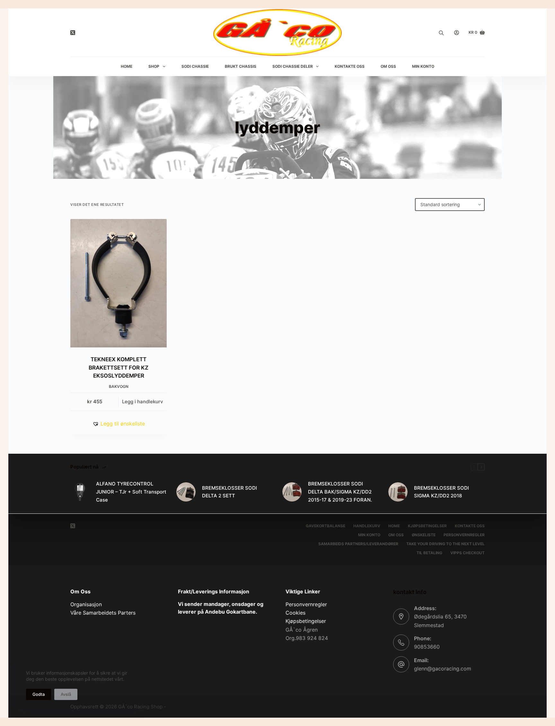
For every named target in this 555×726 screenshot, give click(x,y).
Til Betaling (429, 552)
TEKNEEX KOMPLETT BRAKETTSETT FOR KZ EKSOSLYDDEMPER (118, 367)
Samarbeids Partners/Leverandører (358, 543)
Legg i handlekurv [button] (142, 401)
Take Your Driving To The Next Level (445, 543)
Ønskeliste (424, 534)
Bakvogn (118, 386)
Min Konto (423, 66)
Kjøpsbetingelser (427, 525)
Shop (153, 66)
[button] (118, 423)
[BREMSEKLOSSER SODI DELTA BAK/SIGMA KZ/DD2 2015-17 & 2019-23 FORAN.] (292, 492)
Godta (38, 694)
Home (126, 66)
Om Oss (388, 66)
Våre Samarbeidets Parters (103, 612)
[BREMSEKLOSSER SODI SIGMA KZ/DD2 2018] (398, 492)
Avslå (66, 694)
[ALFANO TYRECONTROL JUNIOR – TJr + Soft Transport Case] (80, 492)
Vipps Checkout (467, 552)
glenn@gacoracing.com (442, 668)
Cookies (295, 612)
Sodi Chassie (195, 66)
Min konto (369, 534)
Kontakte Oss (350, 66)
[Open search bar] (441, 32)
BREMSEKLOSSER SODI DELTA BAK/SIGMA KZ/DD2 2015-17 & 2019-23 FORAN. (340, 492)
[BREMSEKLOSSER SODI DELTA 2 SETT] (186, 492)
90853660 (427, 646)
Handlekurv (366, 525)
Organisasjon (86, 604)
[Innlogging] (456, 32)
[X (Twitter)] (72, 32)
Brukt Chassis (240, 66)
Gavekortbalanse (325, 525)
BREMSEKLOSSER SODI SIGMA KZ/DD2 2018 (441, 492)
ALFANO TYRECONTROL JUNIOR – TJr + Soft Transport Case (131, 492)
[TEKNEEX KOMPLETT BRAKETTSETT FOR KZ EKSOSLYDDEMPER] (118, 283)
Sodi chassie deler (292, 66)
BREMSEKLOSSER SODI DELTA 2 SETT (229, 492)
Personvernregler (464, 534)
